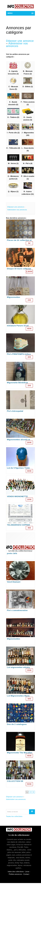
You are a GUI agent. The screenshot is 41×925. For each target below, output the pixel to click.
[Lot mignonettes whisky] (20, 660)
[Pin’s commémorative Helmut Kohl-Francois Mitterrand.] (20, 603)
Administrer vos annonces (17, 45)
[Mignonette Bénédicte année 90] (20, 375)
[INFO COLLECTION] (20, 6)
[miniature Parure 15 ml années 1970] (20, 318)
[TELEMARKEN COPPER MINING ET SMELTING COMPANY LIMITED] (20, 517)
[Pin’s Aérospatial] (20, 403)
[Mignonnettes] (20, 289)
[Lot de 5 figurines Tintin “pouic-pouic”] (20, 460)
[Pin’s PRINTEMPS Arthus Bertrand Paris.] (20, 346)
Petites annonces (15, 874)
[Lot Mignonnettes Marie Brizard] (20, 688)
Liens (27, 871)
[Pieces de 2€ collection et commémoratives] (20, 232)
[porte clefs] (20, 546)
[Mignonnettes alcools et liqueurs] (20, 432)
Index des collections (16, 871)
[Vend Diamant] (20, 574)
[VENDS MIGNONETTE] (20, 489)
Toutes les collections (14, 816)
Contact (26, 874)
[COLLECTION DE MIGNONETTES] (20, 773)
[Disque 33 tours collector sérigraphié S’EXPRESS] (20, 261)
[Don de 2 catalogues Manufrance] (20, 716)
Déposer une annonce (20, 40)
